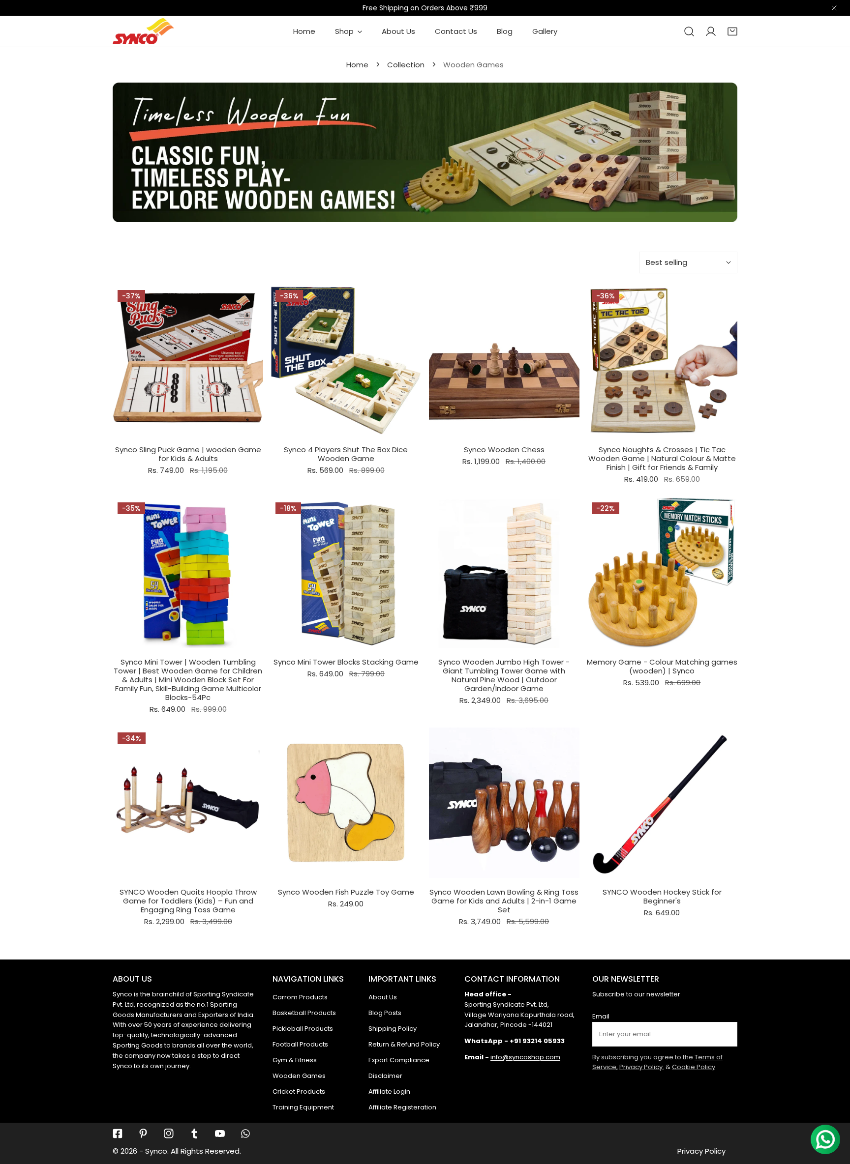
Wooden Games (299, 1075)
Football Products (300, 1044)
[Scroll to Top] (832, 1112)
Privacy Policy (701, 1151)
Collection (406, 64)
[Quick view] (244, 424)
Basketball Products (304, 1013)
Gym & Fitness (295, 1060)
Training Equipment (303, 1107)
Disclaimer (385, 1075)
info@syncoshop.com (525, 1057)
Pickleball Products (303, 1028)
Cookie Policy (693, 1067)
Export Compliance (398, 1060)
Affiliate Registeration (402, 1107)
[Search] (689, 31)
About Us (382, 997)
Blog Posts (384, 1013)
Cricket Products (299, 1091)
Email (600, 1016)
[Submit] (724, 1034)
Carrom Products (300, 997)
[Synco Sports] (143, 31)
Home (357, 64)
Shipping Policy (392, 1028)
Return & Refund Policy (404, 1044)
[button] (732, 31)
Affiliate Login (389, 1091)
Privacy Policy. (641, 1067)
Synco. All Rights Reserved (192, 1151)
